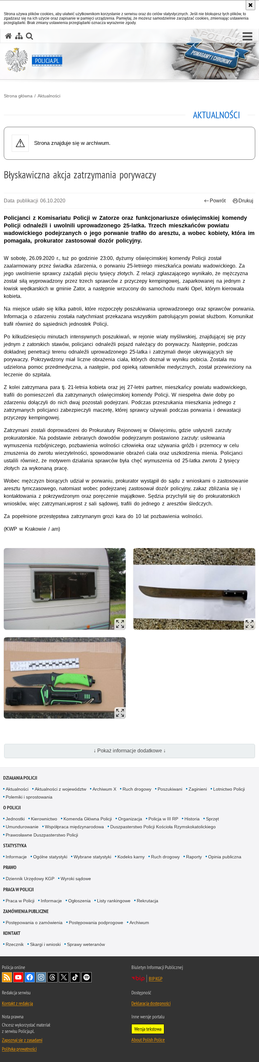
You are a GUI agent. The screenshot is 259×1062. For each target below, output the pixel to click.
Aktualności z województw (60, 789)
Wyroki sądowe (76, 878)
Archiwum (139, 922)
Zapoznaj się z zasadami (22, 1040)
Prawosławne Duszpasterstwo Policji (42, 834)
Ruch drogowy (137, 789)
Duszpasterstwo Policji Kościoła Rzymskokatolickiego (163, 826)
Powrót (218, 200)
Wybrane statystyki (92, 856)
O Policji (12, 807)
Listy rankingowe (113, 900)
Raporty (194, 856)
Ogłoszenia (79, 900)
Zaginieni (198, 789)
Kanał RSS (7, 977)
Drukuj (245, 200)
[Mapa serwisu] (19, 36)
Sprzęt (212, 818)
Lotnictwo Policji (229, 789)
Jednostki (15, 818)
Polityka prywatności (19, 1049)
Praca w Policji (18, 889)
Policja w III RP (163, 818)
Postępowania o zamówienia (34, 922)
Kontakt (12, 933)
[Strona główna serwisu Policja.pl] (8, 36)
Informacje (16, 856)
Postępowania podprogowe (96, 922)
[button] (247, 36)
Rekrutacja (147, 900)
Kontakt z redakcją (17, 1003)
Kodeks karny (131, 856)
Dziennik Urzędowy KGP (30, 878)
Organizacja (130, 818)
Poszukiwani (170, 789)
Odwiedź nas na (18, 977)
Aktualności (49, 95)
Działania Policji (20, 778)
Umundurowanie (22, 826)
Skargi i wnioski (45, 944)
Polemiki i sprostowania (29, 797)
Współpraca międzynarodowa (74, 826)
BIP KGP (155, 978)
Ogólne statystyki (50, 856)
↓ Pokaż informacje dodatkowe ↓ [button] (129, 750)
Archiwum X (104, 789)
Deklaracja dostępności (151, 1003)
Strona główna (18, 95)
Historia (192, 818)
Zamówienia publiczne (26, 911)
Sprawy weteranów (86, 944)
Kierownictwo (44, 818)
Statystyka (15, 845)
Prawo (9, 867)
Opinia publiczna (224, 856)
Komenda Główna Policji (87, 818)
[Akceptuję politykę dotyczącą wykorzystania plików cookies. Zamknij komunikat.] (250, 5)
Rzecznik (15, 944)
